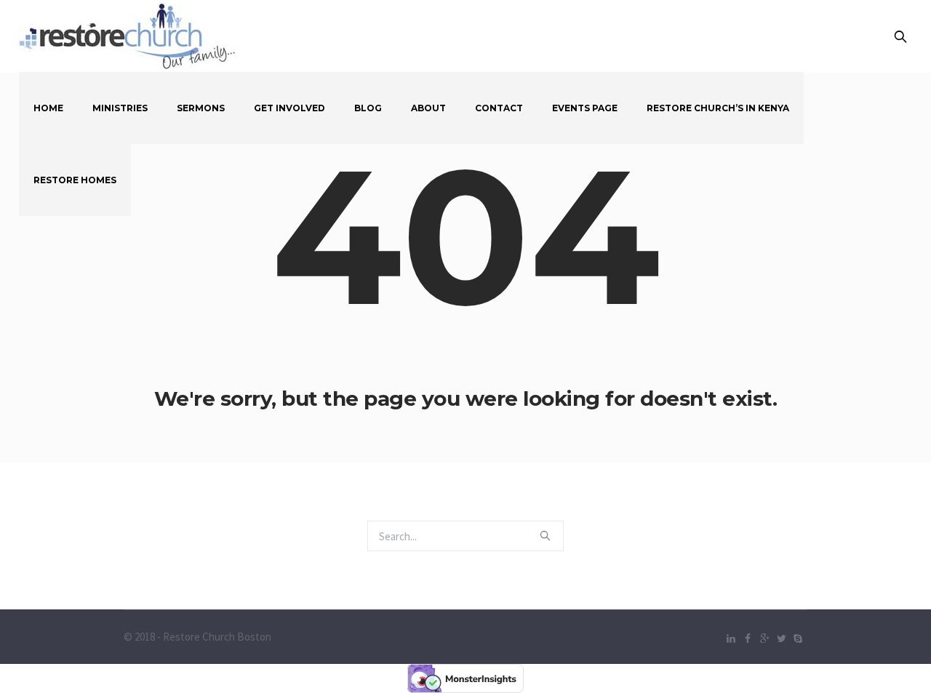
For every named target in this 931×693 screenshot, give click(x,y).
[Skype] (798, 638)
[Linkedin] (731, 638)
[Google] (764, 638)
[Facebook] (747, 638)
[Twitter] (781, 638)
